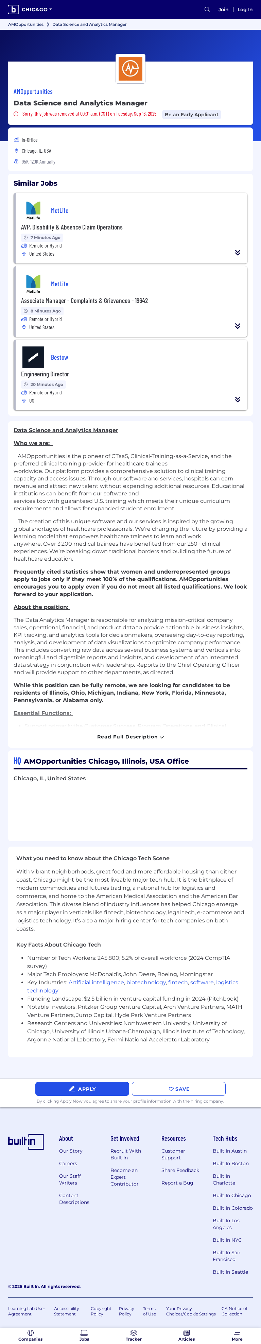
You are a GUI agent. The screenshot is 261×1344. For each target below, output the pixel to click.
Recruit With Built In (125, 1154)
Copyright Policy (101, 1311)
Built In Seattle (230, 1272)
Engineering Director (45, 374)
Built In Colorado (233, 1208)
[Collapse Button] (238, 252)
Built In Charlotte (224, 1179)
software (202, 982)
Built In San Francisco (226, 1255)
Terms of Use (149, 1311)
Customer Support (173, 1154)
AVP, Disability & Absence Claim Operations (72, 227)
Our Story (71, 1151)
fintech (178, 982)
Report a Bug (177, 1183)
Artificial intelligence (96, 982)
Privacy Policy (126, 1311)
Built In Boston (231, 1163)
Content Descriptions (74, 1198)
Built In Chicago (232, 1195)
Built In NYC (227, 1240)
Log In (245, 9)
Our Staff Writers (70, 1179)
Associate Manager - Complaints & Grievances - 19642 (84, 300)
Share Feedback (180, 1170)
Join (224, 9)
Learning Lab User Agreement (26, 1311)
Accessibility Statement (66, 1311)
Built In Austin (230, 1151)
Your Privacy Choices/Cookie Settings (191, 1311)
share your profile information (141, 1101)
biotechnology (146, 982)
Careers (68, 1163)
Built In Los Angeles (226, 1224)
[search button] (207, 10)
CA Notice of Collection (234, 1311)
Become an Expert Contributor (124, 1177)
